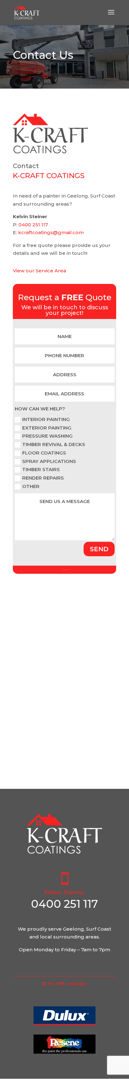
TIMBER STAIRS (41, 469)
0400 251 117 (33, 225)
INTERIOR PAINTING (46, 419)
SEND (99, 549)
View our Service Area (39, 271)
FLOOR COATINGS (44, 453)
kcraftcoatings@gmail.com (51, 232)
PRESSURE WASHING (47, 436)
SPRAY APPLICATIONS (49, 461)
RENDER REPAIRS (43, 478)
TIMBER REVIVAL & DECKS (53, 444)
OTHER (30, 486)
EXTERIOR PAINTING (46, 428)
